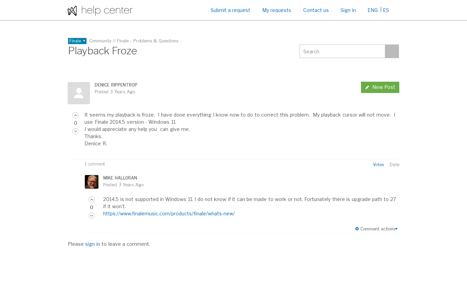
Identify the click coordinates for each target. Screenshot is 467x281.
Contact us (316, 10)
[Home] (100, 10)
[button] (75, 115)
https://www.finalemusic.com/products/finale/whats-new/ (169, 213)
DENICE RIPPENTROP (116, 85)
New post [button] (383, 87)
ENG (373, 10)
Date (394, 164)
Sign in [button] (348, 10)
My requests (276, 10)
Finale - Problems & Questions (147, 40)
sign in (92, 244)
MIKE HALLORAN (120, 177)
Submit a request (231, 10)
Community (100, 40)
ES (386, 10)
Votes (378, 164)
